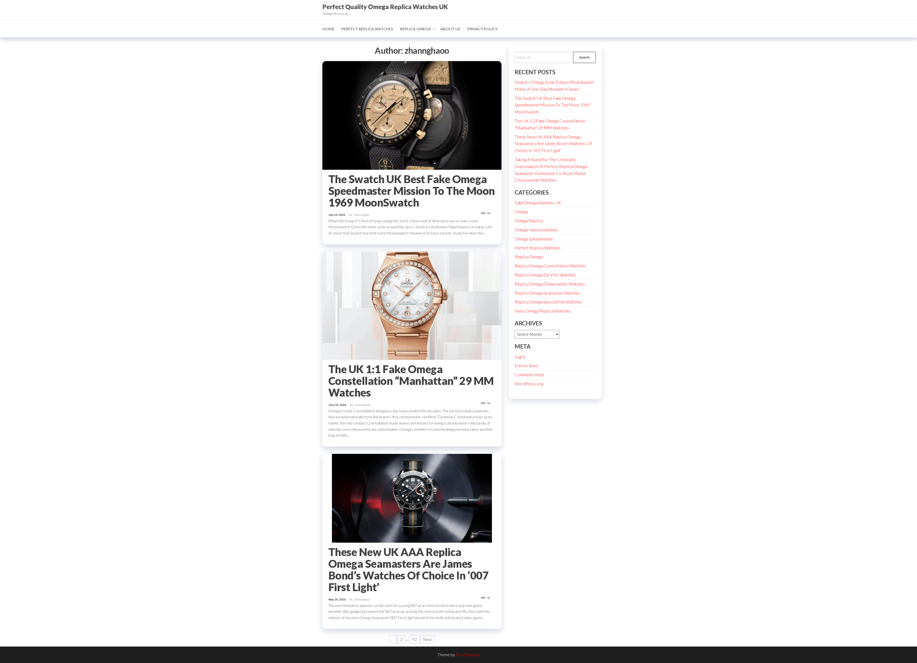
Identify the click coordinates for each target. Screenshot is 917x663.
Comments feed (529, 374)
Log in (520, 356)
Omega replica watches (536, 229)
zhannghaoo (361, 215)
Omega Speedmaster (534, 238)
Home (328, 29)
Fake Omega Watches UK (538, 202)
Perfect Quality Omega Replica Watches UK (385, 7)
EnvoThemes (468, 654)
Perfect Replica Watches (367, 29)
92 (414, 639)
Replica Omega (415, 29)
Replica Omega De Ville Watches (545, 274)
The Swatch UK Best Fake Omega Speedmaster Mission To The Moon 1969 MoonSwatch (411, 191)
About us (450, 29)
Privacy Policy (482, 29)
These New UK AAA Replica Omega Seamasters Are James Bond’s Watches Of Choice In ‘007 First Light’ (408, 570)
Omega (521, 211)
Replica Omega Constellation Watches (550, 265)
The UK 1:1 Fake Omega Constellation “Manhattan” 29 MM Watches (411, 381)
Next (427, 639)
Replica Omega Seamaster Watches (547, 293)
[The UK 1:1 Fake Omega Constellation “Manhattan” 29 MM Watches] (411, 305)
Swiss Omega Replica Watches (543, 310)
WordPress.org (529, 383)
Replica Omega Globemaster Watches (550, 283)
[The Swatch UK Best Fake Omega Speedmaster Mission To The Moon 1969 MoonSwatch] (411, 114)
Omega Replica (529, 220)
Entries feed (526, 365)
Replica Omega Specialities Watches (548, 301)
